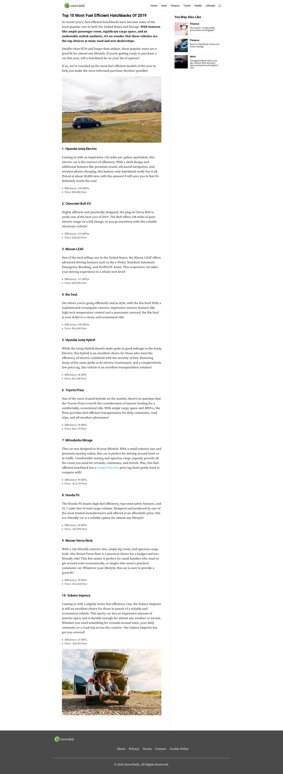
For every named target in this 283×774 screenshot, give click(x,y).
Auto (164, 6)
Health (198, 6)
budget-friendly (108, 468)
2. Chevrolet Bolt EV (76, 203)
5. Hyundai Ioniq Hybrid (78, 340)
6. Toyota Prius (73, 390)
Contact (160, 749)
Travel (187, 6)
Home (154, 6)
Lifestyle (210, 6)
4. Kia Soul (69, 294)
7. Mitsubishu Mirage (77, 440)
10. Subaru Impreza (76, 595)
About (121, 749)
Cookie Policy (179, 749)
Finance (175, 6)
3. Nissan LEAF (73, 249)
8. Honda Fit (70, 495)
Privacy (134, 749)
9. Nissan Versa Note (77, 540)
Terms (147, 749)
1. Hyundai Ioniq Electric (79, 149)
